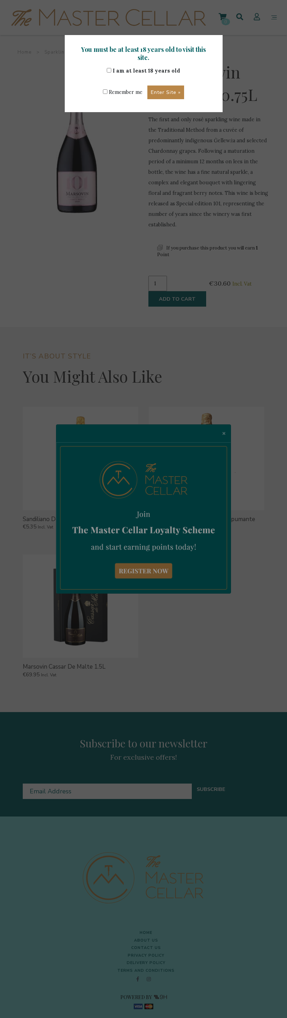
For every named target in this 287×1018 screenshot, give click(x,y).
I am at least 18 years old (145, 71)
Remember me (124, 92)
